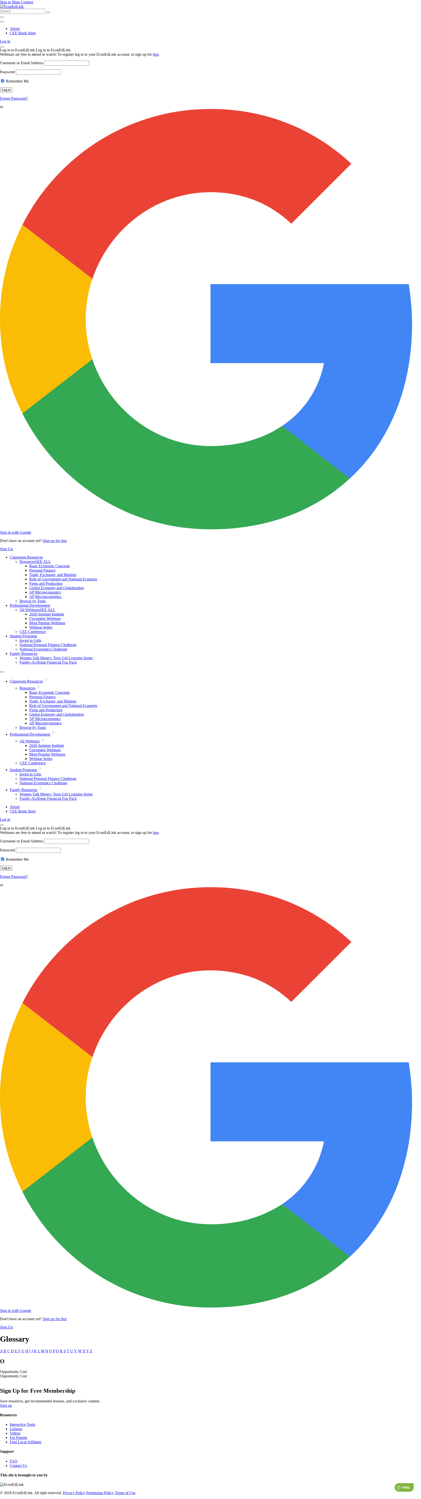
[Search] (48, 12)
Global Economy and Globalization (56, 588)
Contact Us (18, 1465)
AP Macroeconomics (45, 597)
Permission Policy (100, 1493)
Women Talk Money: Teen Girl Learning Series (56, 658)
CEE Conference (32, 632)
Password (7, 72)
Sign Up (6, 549)
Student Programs (23, 636)
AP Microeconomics (45, 592)
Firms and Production (45, 583)
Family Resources (23, 653)
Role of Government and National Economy (63, 579)
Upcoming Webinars (45, 618)
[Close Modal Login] (2, 47)
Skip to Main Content (16, 2)
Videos (15, 1433)
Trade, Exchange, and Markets (52, 575)
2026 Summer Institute (46, 614)
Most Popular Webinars (47, 623)
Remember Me (17, 81)
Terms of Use (125, 1493)
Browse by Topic (32, 601)
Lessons (16, 1429)
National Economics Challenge (43, 649)
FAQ (14, 1461)
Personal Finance (42, 570)
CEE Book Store (23, 33)
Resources (35, 562)
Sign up (6, 1405)
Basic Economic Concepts (49, 566)
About (14, 29)
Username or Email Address (21, 63)
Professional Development (30, 605)
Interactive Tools (22, 1424)
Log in (5, 41)
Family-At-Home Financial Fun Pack (48, 662)
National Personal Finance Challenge (48, 645)
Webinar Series (40, 627)
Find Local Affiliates (25, 1442)
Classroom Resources (26, 557)
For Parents (18, 1438)
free (156, 54)
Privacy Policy (74, 1493)
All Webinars (37, 610)
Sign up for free (55, 541)
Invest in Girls (30, 640)
